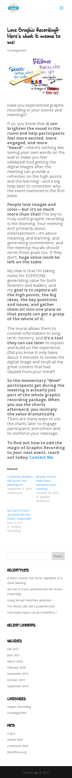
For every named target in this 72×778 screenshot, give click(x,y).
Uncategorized (16, 50)
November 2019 (17, 674)
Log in (11, 733)
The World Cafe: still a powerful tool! (30, 606)
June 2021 (13, 655)
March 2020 (15, 661)
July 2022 (13, 649)
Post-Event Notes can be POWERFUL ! (32, 612)
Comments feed (17, 746)
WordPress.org (16, 752)
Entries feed (15, 739)
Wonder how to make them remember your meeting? (46, 483)
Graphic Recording (19, 707)
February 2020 (16, 667)
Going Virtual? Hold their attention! (29, 600)
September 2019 (18, 686)
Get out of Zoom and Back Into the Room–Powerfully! (19, 514)
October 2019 (16, 680)
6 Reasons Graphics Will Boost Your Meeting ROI (20, 481)
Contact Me (41, 457)
